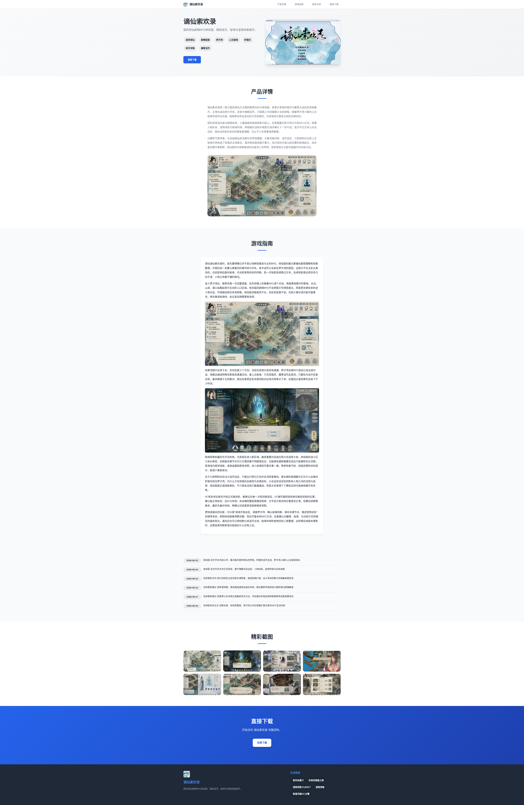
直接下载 (334, 4)
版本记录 (316, 4)
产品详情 (281, 4)
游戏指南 (299, 4)
